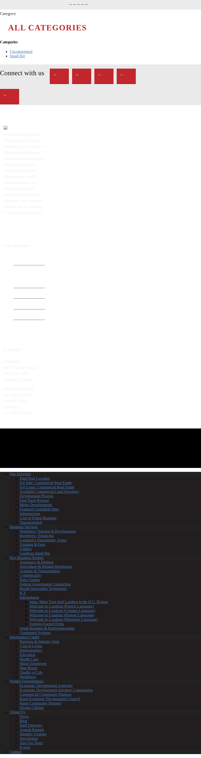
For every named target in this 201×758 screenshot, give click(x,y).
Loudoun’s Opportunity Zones (43, 540)
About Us (17, 712)
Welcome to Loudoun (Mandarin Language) (63, 619)
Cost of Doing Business (38, 518)
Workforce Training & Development (48, 531)
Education (27, 655)
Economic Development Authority (23, 275)
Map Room (28, 668)
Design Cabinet (32, 708)
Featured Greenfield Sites (39, 509)
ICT (23, 593)
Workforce (28, 677)
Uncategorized (21, 51)
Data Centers (30, 580)
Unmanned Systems (35, 633)
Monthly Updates (33, 734)
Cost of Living (31, 646)
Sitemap (19, 314)
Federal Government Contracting (45, 584)
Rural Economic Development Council (50, 699)
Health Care (29, 659)
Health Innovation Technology (43, 589)
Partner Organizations (26, 681)
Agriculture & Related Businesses (46, 566)
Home (18, 259)
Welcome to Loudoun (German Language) (62, 611)
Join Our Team (31, 743)
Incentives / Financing (37, 536)
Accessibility (23, 303)
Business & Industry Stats (39, 641)
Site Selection (20, 474)
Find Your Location (35, 478)
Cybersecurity (30, 575)
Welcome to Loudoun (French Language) (61, 606)
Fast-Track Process (34, 500)
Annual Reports (32, 730)
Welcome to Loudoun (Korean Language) (61, 615)
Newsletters (29, 738)
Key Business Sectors (26, 558)
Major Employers (33, 663)
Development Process (36, 496)
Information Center (24, 637)
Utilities (26, 549)
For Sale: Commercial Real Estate (46, 483)
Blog (23, 721)
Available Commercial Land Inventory (49, 491)
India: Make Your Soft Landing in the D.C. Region (68, 602)
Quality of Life (31, 672)
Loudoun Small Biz (35, 553)
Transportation (31, 522)
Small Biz (17, 56)
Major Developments (36, 505)
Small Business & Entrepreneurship (47, 628)
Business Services (24, 527)
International (29, 597)
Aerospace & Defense (37, 562)
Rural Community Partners (40, 703)
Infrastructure (30, 514)
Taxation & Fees (32, 544)
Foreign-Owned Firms (46, 624)
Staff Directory (31, 725)
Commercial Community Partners (45, 694)
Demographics (31, 650)
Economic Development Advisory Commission (56, 690)
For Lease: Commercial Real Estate (47, 487)
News (24, 716)
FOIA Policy (22, 292)
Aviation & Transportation (40, 571)
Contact (16, 752)
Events (25, 747)
